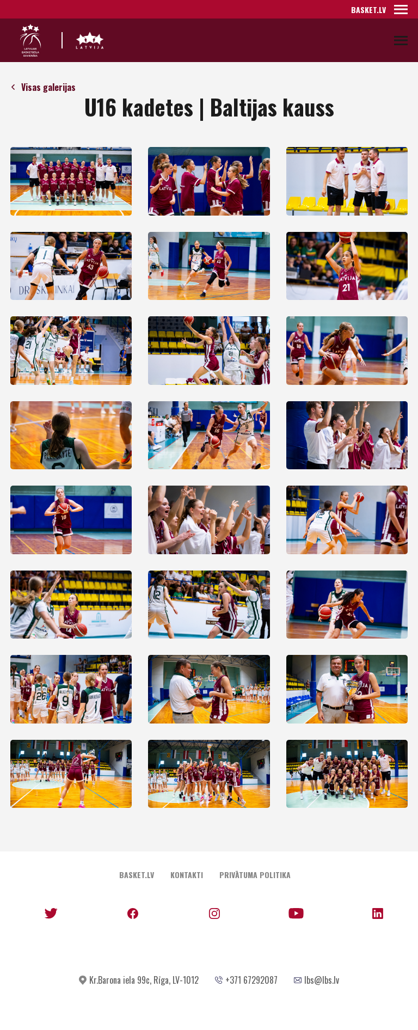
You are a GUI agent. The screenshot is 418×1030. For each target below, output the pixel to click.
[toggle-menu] (401, 9)
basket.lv (368, 9)
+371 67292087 (251, 979)
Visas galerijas (48, 87)
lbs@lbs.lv (321, 979)
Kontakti (186, 874)
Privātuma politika (255, 874)
